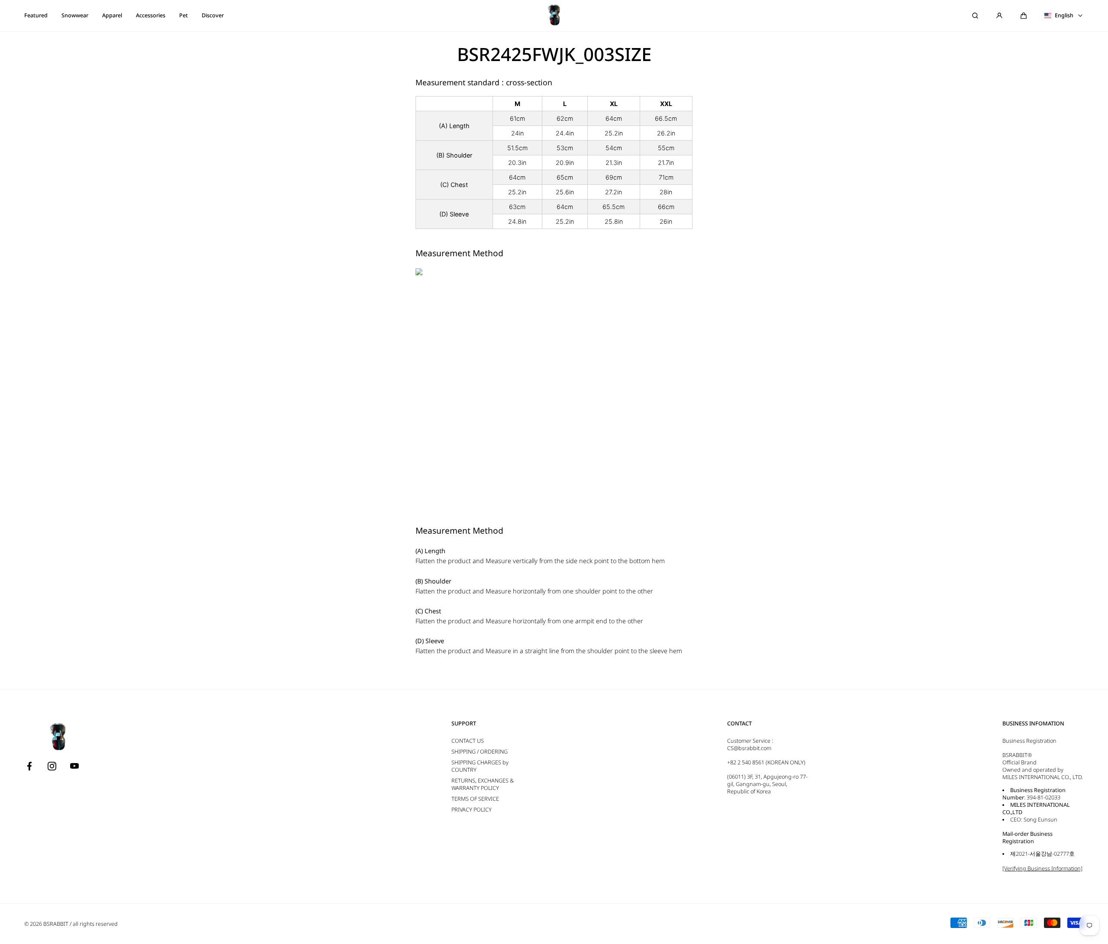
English (1064, 15)
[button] (1023, 15)
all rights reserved (95, 924)
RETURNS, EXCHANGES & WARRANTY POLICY (482, 784)
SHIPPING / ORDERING (479, 751)
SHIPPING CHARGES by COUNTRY (480, 766)
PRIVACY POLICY (471, 809)
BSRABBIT (55, 924)
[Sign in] (999, 15)
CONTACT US (467, 740)
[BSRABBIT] (554, 16)
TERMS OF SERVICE (475, 798)
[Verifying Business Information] (1042, 868)
